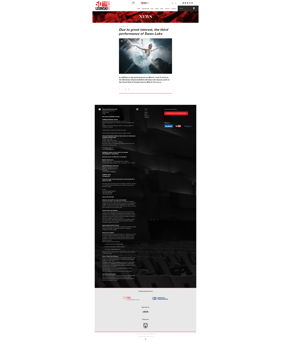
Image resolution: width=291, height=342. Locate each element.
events (157, 8)
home (138, 8)
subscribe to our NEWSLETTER (176, 113)
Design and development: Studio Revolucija (145, 336)
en (175, 3)
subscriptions (145, 8)
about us (167, 8)
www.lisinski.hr (128, 213)
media (161, 8)
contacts (173, 8)
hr (172, 3)
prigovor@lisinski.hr (115, 249)
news (152, 8)
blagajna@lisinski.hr (110, 149)
